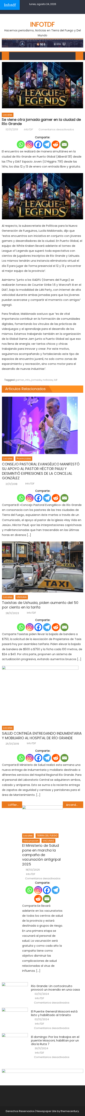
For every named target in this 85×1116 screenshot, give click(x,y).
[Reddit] (56, 144)
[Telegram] (47, 144)
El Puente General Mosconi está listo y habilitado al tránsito (54, 1013)
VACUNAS (48, 840)
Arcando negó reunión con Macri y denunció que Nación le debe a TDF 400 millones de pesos (74, 805)
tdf (55, 380)
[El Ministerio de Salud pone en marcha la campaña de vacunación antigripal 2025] (42, 818)
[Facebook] (38, 144)
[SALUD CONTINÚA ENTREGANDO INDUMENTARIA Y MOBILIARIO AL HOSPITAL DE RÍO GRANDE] (42, 694)
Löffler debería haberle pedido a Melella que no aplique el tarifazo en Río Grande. (15, 805)
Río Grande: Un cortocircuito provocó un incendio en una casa (55, 987)
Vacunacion (31, 840)
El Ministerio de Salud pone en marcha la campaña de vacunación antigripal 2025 (41, 854)
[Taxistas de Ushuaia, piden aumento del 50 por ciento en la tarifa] (42, 567)
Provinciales (24, 458)
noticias (48, 380)
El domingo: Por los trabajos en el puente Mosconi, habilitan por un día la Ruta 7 (55, 1040)
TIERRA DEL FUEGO (47, 835)
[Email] (64, 144)
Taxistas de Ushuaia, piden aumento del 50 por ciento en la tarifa (40, 605)
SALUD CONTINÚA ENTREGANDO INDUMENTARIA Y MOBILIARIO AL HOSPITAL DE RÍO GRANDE (42, 735)
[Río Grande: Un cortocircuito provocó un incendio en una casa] (15, 991)
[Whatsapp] (21, 144)
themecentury (70, 1111)
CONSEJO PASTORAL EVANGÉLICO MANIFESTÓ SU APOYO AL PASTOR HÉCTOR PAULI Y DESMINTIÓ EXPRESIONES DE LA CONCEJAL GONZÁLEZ (40, 471)
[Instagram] (29, 144)
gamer (19, 380)
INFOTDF (42, 24)
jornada (36, 380)
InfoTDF (28, 129)
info (27, 380)
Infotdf (10, 4)
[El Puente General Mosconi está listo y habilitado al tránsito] (15, 1017)
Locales (7, 114)
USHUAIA (22, 597)
